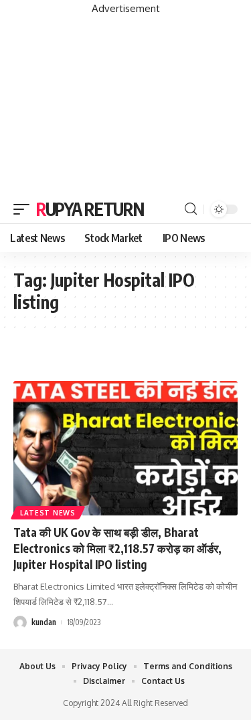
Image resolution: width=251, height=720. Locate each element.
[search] (190, 209)
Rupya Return (89, 209)
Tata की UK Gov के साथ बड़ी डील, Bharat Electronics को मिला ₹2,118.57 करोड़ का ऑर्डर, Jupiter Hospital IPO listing (117, 548)
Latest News (48, 513)
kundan (43, 622)
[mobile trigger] (24, 209)
